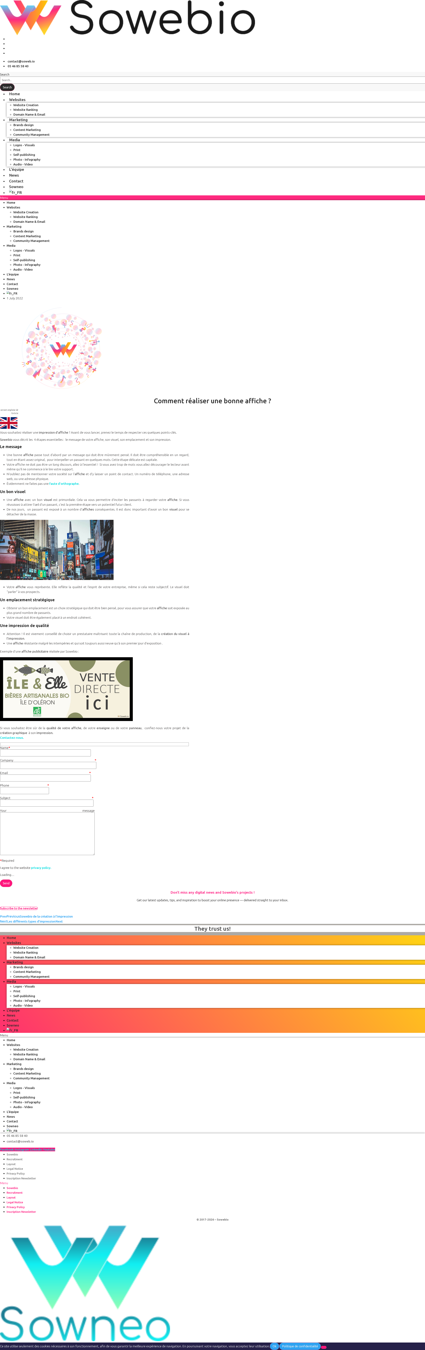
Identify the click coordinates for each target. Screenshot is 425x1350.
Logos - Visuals (24, 145)
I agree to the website (25, 867)
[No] (324, 1347)
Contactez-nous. (12, 737)
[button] (212, 1183)
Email (45, 773)
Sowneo (16, 187)
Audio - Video (23, 164)
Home (14, 94)
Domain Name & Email (29, 114)
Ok (274, 1346)
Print (16, 150)
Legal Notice (15, 1168)
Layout (11, 1164)
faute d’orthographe (64, 483)
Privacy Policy (16, 1173)
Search (4, 74)
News (14, 175)
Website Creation (26, 105)
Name (5, 748)
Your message (47, 810)
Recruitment (15, 1159)
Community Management (31, 134)
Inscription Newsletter (21, 1178)
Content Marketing (27, 130)
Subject (46, 798)
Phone (24, 785)
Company (48, 760)
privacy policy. (41, 868)
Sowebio (12, 1154)
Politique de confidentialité (300, 1346)
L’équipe (16, 169)
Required (7, 860)
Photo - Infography (27, 159)
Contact (16, 181)
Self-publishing (24, 154)
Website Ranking (25, 109)
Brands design (23, 125)
